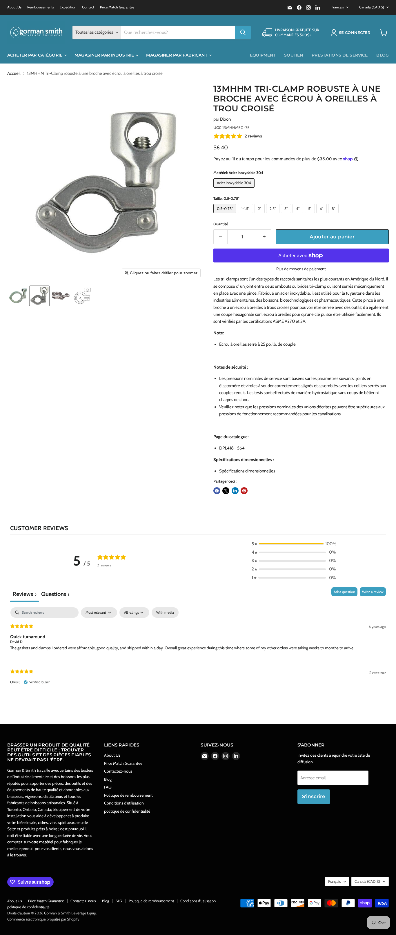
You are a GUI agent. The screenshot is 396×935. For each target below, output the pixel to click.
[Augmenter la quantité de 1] (264, 236)
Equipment (262, 55)
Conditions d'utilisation (124, 803)
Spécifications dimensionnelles (247, 471)
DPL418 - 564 (232, 448)
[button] (352, 32)
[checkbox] (165, 612)
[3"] (287, 214)
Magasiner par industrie (105, 55)
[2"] (260, 214)
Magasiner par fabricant (177, 55)
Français (338, 7)
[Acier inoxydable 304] (234, 189)
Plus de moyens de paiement (301, 269)
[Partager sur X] (225, 490)
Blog (382, 55)
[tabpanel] (198, 650)
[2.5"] (273, 214)
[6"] (322, 214)
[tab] (55, 594)
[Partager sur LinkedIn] (235, 490)
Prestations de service (340, 55)
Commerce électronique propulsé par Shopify (43, 919)
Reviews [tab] (24, 593)
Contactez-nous (118, 771)
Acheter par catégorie (35, 55)
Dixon (225, 119)
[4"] (299, 214)
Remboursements (40, 7)
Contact (88, 7)
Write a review (373, 592)
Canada (371, 7)
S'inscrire (313, 796)
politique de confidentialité (127, 811)
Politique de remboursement (128, 795)
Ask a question (344, 592)
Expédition (68, 7)
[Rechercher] (243, 32)
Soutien (293, 55)
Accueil (14, 73)
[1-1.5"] (246, 214)
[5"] (311, 214)
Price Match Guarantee (117, 7)
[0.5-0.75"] (225, 214)
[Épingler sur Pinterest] (244, 490)
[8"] (334, 214)
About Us (14, 7)
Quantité (220, 224)
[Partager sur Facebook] (216, 490)
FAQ (108, 787)
